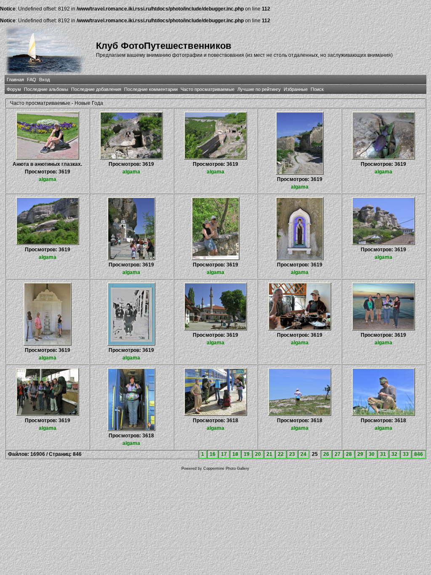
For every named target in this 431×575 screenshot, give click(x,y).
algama (47, 179)
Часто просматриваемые (207, 89)
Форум (14, 89)
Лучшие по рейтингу (259, 89)
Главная (15, 79)
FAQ (31, 79)
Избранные (296, 89)
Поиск (317, 89)
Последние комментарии (151, 89)
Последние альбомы (46, 89)
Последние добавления (96, 89)
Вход (44, 79)
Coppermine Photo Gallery (226, 468)
